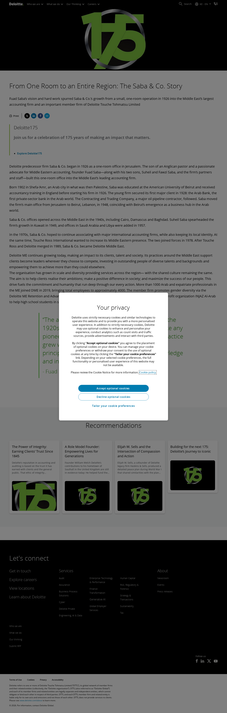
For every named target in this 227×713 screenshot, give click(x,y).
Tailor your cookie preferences (113, 406)
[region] (113, 356)
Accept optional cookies (113, 388)
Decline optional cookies (113, 397)
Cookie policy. (147, 372)
